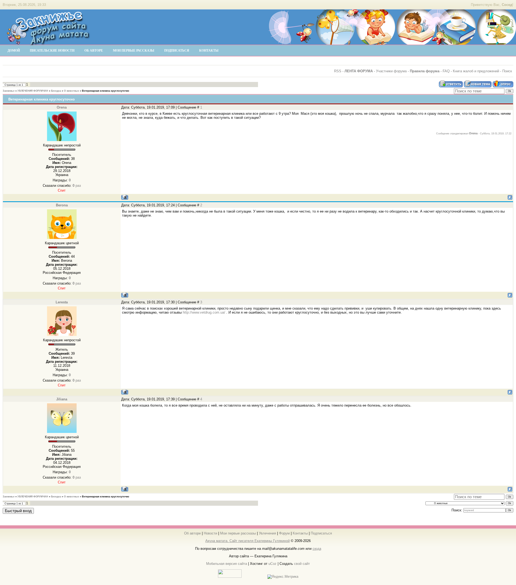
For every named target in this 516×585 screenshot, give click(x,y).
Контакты (300, 533)
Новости (210, 533)
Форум (284, 533)
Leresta (62, 302)
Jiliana (61, 399)
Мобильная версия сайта (226, 564)
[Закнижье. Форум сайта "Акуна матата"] (48, 43)
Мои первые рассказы (238, 533)
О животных (71, 90)
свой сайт (302, 564)
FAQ (446, 71)
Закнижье (9, 90)
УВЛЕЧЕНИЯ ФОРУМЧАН (32, 90)
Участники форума (391, 71)
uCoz (272, 564)
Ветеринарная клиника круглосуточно (105, 90)
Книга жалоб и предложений (476, 71)
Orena (62, 107)
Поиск (507, 71)
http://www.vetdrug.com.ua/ (204, 312)
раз (77, 186)
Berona (62, 205)
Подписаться (321, 533)
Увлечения (267, 533)
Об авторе (192, 533)
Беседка (56, 90)
